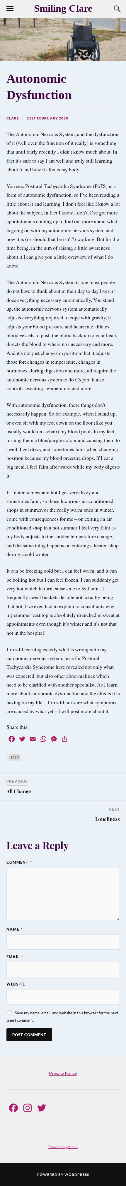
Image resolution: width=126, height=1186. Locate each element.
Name (14, 929)
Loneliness (107, 819)
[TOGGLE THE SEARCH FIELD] (116, 9)
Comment (19, 862)
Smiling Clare (63, 8)
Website (15, 984)
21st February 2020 (47, 118)
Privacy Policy (63, 1073)
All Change (18, 791)
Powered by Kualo (63, 1147)
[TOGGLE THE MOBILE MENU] (9, 9)
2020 (15, 757)
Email (14, 956)
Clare (12, 118)
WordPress (76, 1174)
